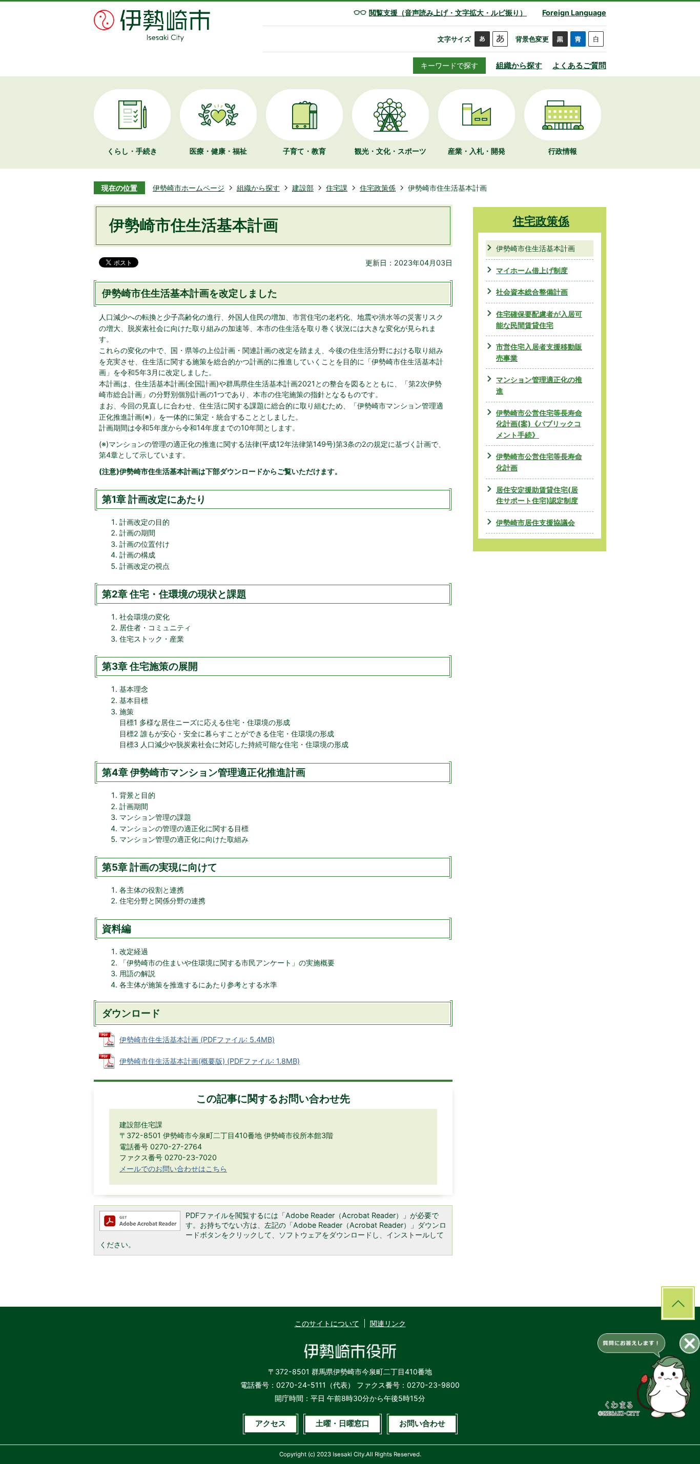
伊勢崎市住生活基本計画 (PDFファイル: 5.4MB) (197, 1039)
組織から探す (519, 65)
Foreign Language (574, 12)
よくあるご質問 (579, 65)
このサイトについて (327, 1323)
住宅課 (336, 187)
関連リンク (388, 1323)
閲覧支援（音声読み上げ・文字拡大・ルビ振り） (448, 12)
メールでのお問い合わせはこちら (173, 1168)
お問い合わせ (422, 1423)
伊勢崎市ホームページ (188, 187)
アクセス (270, 1423)
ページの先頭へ (678, 1303)
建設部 (303, 187)
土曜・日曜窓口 (342, 1423)
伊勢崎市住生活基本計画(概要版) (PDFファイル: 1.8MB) (209, 1061)
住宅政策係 (378, 187)
